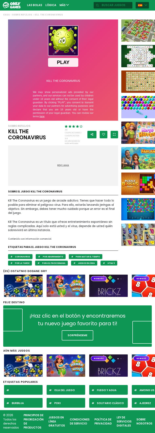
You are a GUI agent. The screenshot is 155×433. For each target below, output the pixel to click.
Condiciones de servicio (80, 422)
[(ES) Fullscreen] (114, 135)
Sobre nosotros (144, 422)
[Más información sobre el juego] (38, 293)
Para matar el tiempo (87, 256)
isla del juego (64, 390)
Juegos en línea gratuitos (56, 422)
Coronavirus (22, 256)
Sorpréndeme (77, 335)
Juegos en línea (86, 263)
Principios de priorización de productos (34, 421)
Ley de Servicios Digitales (124, 422)
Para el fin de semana (53, 263)
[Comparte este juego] (91, 135)
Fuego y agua (106, 390)
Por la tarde (22, 263)
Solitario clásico (110, 403)
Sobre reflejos (22, 14)
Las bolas (34, 5)
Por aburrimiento (52, 256)
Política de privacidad (103, 422)
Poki (57, 403)
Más (63, 5)
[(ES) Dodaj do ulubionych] (103, 135)
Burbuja (18, 403)
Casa (6, 14)
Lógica (50, 5)
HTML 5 (111, 263)
